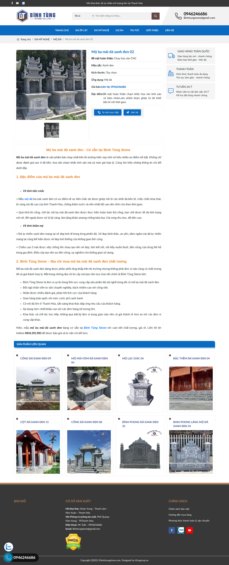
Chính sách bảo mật (179, 509)
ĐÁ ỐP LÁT (81, 30)
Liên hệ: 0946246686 (113, 87)
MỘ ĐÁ (57, 39)
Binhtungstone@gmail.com (199, 18)
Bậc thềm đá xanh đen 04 (191, 358)
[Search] (156, 16)
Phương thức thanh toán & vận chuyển (189, 520)
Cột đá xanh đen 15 (34, 422)
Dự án (119, 30)
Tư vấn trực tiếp (110, 112)
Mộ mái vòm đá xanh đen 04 (89, 360)
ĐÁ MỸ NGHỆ (101, 30)
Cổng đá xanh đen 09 (35, 358)
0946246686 (195, 14)
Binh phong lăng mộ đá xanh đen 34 (190, 424)
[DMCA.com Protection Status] (73, 542)
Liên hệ (169, 30)
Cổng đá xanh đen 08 (86, 422)
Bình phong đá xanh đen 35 (140, 424)
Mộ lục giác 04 (133, 358)
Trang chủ (62, 30)
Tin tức (134, 30)
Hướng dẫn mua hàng (180, 515)
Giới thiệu (152, 30)
